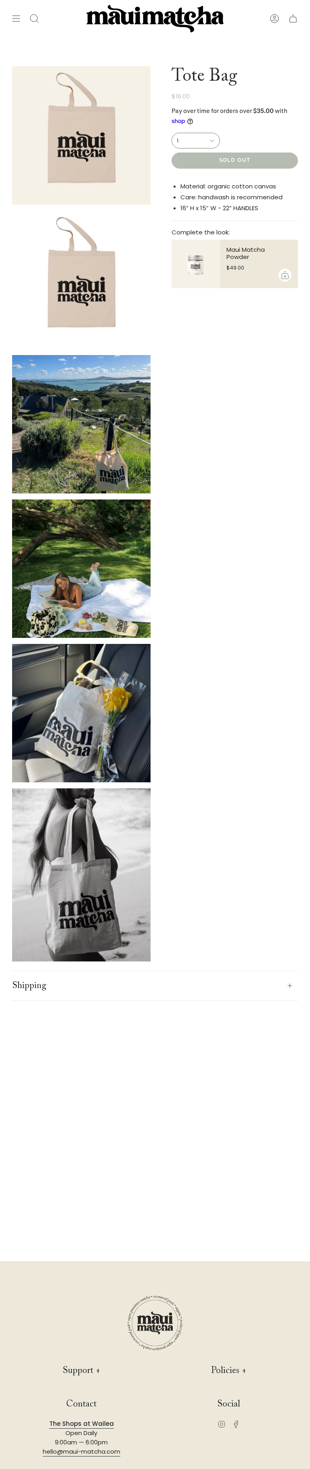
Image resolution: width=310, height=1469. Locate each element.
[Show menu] (16, 18)
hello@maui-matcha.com (81, 1451)
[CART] (293, 18)
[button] (34, 18)
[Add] (285, 275)
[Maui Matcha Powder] (196, 264)
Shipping (29, 985)
